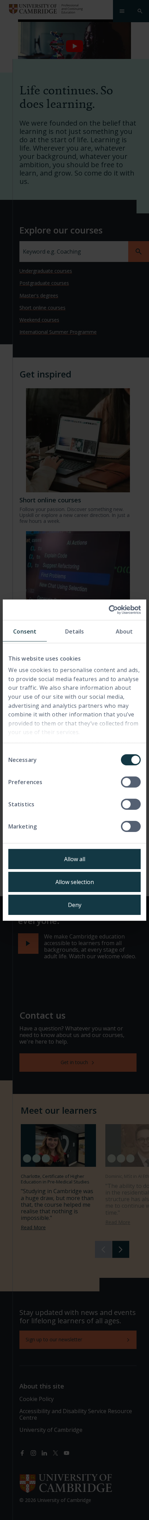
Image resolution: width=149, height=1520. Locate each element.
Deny (74, 905)
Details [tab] (74, 631)
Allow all (74, 859)
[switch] (131, 782)
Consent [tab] (24, 631)
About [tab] (124, 631)
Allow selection (74, 882)
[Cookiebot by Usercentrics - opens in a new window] (110, 609)
